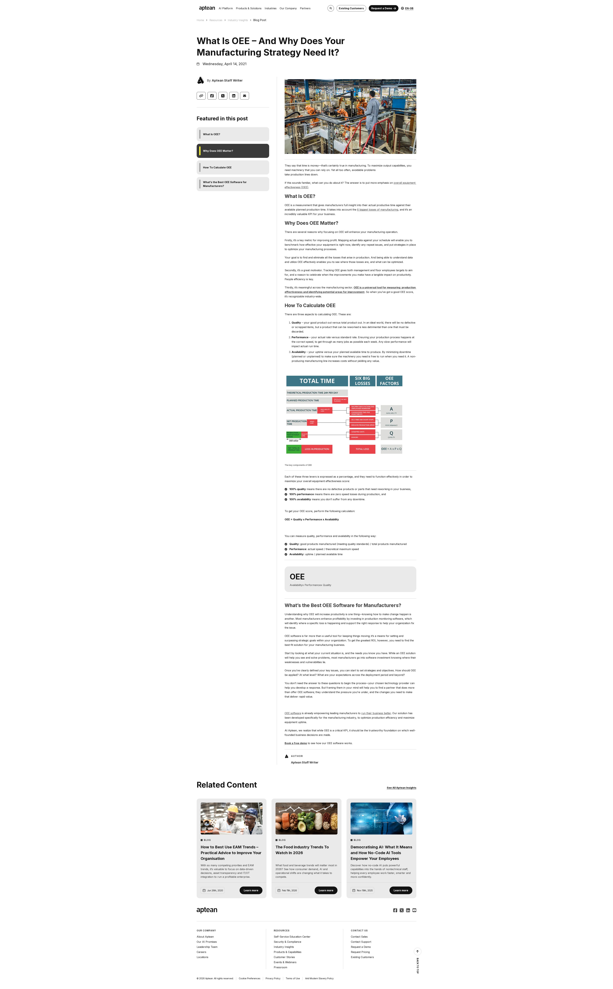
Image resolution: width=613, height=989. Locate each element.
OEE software (293, 713)
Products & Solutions (248, 8)
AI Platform (226, 8)
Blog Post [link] (259, 20)
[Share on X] (222, 96)
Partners (305, 8)
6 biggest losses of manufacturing (377, 209)
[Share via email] (244, 96)
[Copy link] (201, 96)
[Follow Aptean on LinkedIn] (408, 910)
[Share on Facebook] (212, 96)
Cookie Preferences (249, 978)
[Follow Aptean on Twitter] (402, 910)
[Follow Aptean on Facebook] (395, 910)
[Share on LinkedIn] (233, 96)
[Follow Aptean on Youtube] (414, 910)
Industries (270, 8)
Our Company (288, 8)
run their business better (376, 713)
